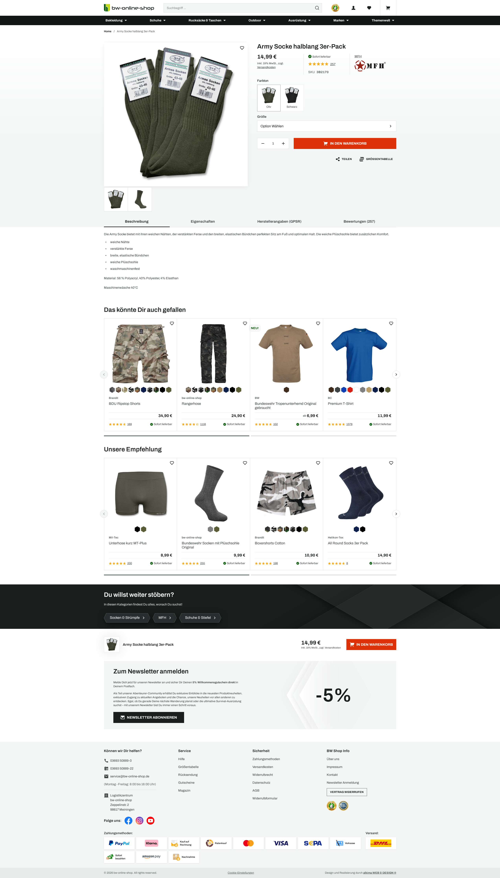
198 (275, 563)
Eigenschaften (203, 221)
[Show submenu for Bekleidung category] (125, 20)
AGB (255, 790)
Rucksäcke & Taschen (205, 20)
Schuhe (155, 20)
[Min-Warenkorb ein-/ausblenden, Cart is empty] (388, 8)
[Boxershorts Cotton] (286, 493)
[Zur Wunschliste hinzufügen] (242, 47)
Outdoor (255, 20)
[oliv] (176, 114)
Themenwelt (381, 20)
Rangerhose (191, 404)
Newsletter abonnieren (152, 717)
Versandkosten (266, 67)
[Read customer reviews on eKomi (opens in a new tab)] (335, 8)
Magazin (184, 790)
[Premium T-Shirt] (359, 353)
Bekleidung (114, 20)
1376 (349, 424)
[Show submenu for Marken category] (347, 20)
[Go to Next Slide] (396, 374)
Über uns (333, 759)
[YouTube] (150, 821)
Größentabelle (379, 159)
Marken (338, 20)
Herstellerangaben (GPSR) (279, 221)
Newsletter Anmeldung (343, 782)
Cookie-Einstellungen (241, 872)
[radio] (269, 98)
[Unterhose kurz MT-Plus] (140, 493)
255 (202, 563)
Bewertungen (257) (359, 221)
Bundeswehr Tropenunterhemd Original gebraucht (285, 406)
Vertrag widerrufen (347, 792)
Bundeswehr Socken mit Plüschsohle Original (210, 545)
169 (129, 424)
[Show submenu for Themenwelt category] (393, 20)
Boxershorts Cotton (270, 543)
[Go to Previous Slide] (104, 374)
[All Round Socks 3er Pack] (359, 493)
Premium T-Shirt (340, 404)
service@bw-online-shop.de (129, 776)
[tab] (176, 435)
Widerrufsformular (264, 798)
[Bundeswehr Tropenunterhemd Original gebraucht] (286, 353)
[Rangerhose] (213, 353)
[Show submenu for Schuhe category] (164, 20)
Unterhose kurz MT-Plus (128, 543)
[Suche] (317, 7)
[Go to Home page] (131, 8)
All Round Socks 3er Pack (348, 543)
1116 (203, 424)
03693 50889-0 (121, 760)
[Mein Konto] (353, 8)
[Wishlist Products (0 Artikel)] (369, 8)
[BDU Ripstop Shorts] (140, 353)
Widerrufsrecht (262, 774)
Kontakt (332, 774)
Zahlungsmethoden (266, 759)
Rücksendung (188, 774)
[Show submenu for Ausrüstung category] (309, 20)
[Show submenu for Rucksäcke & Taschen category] (224, 20)
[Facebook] (128, 821)
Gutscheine (186, 782)
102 (275, 424)
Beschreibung (137, 221)
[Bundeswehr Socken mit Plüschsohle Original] (213, 493)
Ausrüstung (297, 20)
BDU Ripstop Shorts (124, 404)
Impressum (334, 767)
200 (129, 563)
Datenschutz (261, 782)
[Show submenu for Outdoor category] (264, 20)
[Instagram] (139, 821)
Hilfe (181, 759)
